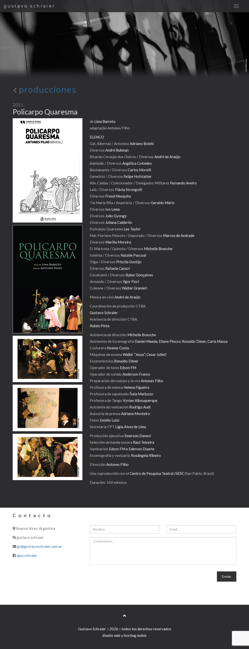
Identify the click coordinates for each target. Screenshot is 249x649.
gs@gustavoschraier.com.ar (39, 546)
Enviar (226, 576)
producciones (48, 90)
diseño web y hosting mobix (124, 635)
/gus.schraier (27, 555)
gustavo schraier (29, 6)
